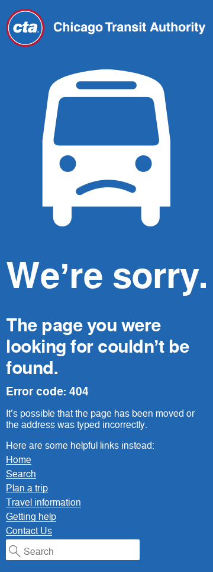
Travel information (43, 502)
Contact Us (29, 531)
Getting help (31, 517)
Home (18, 460)
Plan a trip (27, 488)
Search (21, 474)
